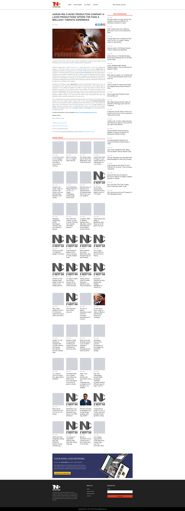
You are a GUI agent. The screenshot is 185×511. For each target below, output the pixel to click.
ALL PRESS (87, 4)
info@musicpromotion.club (59, 123)
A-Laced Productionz (85, 72)
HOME (69, 4)
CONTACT (95, 4)
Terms (88, 489)
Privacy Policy (90, 491)
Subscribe (120, 496)
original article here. (89, 131)
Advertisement (90, 493)
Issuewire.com (74, 67)
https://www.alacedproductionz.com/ (86, 112)
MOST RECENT (78, 4)
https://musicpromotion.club (60, 126)
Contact (89, 496)
